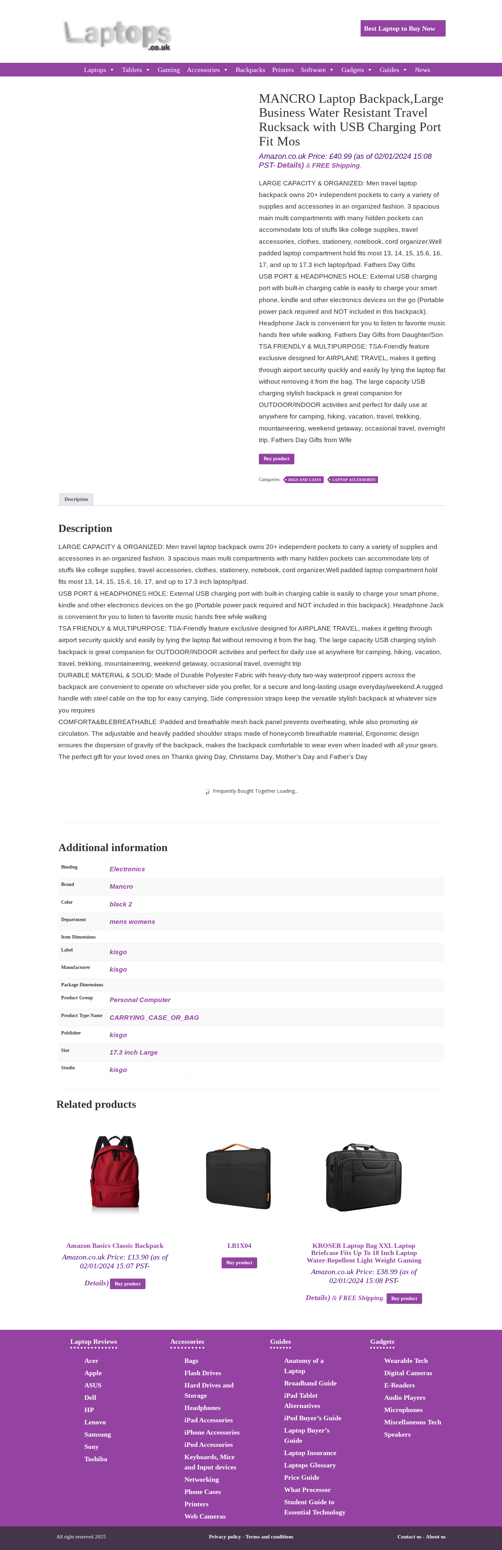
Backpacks (250, 69)
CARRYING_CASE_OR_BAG (154, 1017)
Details (289, 165)
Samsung (97, 1434)
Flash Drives (202, 1373)
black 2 (121, 904)
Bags (191, 1360)
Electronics (127, 869)
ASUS (92, 1385)
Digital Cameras (408, 1373)
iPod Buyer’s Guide (312, 1418)
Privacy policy (225, 1536)
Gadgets (352, 69)
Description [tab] (76, 499)
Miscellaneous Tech (412, 1422)
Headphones (202, 1407)
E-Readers (399, 1385)
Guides (389, 69)
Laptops (95, 69)
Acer (91, 1360)
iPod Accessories (208, 1444)
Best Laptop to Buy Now (400, 28)
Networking (201, 1479)
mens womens (132, 921)
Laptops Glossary (310, 1465)
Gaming (169, 69)
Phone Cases (202, 1491)
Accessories (203, 69)
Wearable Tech (406, 1360)
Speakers (397, 1434)
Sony (91, 1446)
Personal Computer (140, 999)
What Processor (307, 1489)
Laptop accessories (354, 480)
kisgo (118, 952)
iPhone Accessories (212, 1432)
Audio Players (405, 1397)
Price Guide (301, 1477)
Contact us (409, 1536)
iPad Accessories (208, 1420)
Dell (90, 1397)
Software (313, 69)
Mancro (121, 886)
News (422, 69)
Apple (93, 1373)
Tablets (132, 69)
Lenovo (95, 1422)
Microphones (403, 1409)
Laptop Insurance (310, 1452)
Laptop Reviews (93, 1341)
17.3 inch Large (134, 1052)
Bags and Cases (304, 480)
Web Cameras (205, 1516)
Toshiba (95, 1459)
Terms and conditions (269, 1536)
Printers (283, 69)
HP (89, 1409)
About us (436, 1536)
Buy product (277, 458)
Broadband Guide (310, 1383)
